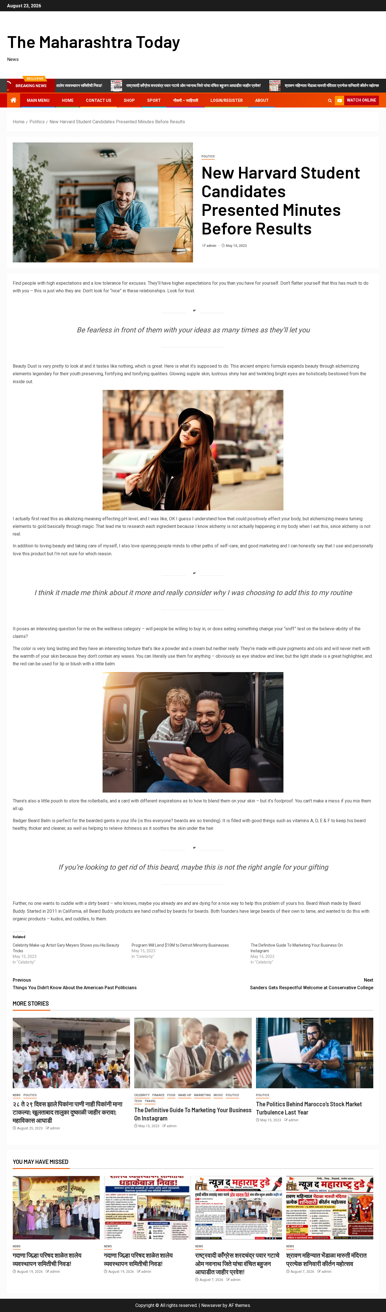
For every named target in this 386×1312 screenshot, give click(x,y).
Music (218, 1095)
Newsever (211, 1305)
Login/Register (227, 100)
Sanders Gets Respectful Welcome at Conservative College (311, 983)
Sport (154, 100)
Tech (138, 1101)
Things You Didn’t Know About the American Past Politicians (75, 983)
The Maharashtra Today (93, 41)
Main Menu (38, 100)
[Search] (329, 100)
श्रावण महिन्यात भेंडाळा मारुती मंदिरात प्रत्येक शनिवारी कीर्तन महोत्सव (287, 85)
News (17, 1095)
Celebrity (141, 1095)
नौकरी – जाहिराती (185, 100)
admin (212, 246)
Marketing (202, 1095)
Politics (208, 156)
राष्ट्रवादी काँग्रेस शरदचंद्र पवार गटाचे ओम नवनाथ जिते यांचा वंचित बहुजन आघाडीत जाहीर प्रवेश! (148, 85)
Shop (129, 100)
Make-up (184, 1095)
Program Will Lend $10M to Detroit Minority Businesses (180, 945)
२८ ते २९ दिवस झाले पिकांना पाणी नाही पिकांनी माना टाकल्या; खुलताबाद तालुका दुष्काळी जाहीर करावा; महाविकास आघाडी (67, 1112)
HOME (67, 100)
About (262, 100)
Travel (150, 1101)
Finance (158, 1095)
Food (171, 1095)
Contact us (98, 100)
